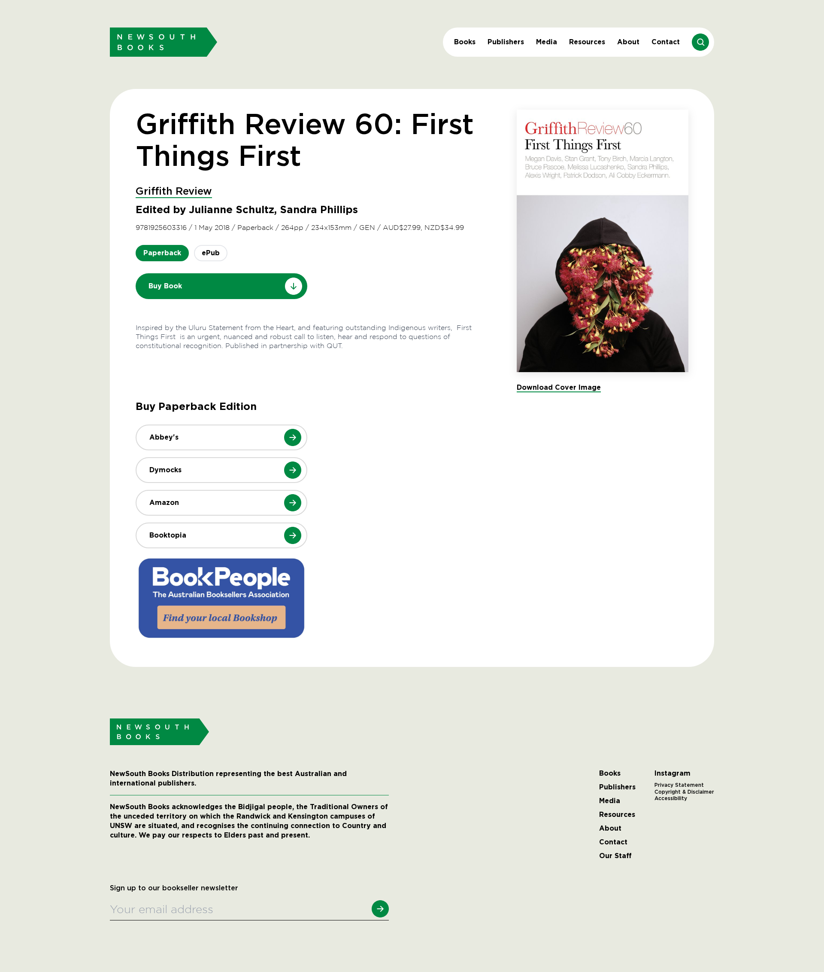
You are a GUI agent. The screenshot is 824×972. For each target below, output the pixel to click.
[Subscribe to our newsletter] (380, 908)
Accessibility (670, 798)
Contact (665, 41)
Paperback (162, 252)
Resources (587, 41)
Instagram (672, 773)
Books (465, 41)
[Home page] (163, 42)
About (628, 41)
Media (546, 41)
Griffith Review (174, 191)
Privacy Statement (679, 785)
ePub (211, 252)
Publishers (506, 41)
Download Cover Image (559, 387)
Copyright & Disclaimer (684, 792)
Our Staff (615, 856)
